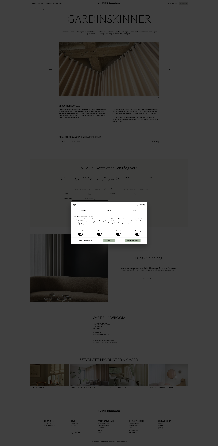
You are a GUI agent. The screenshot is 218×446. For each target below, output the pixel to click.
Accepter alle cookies (132, 240)
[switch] (99, 234)
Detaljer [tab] (109, 210)
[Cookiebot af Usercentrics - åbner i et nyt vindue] (138, 205)
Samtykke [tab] (83, 211)
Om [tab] (134, 210)
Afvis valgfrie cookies (85, 240)
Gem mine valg (109, 240)
